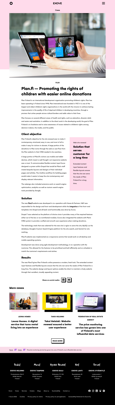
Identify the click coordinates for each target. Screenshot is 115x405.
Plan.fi (30, 203)
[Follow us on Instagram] (93, 391)
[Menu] (104, 3)
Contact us (66, 391)
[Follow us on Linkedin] (97, 391)
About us (46, 391)
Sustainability (56, 391)
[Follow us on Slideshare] (100, 391)
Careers (32, 391)
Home (10, 391)
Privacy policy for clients (35, 396)
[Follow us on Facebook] (89, 391)
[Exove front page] (11, 3)
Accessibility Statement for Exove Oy (79, 396)
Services (24, 391)
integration (73, 206)
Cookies (22, 396)
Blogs (39, 391)
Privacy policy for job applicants (56, 396)
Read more (58, 341)
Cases (17, 391)
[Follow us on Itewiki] (104, 391)
